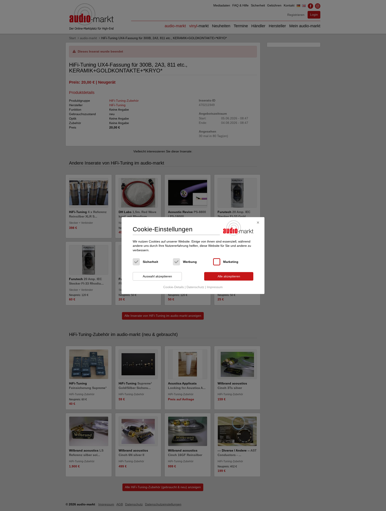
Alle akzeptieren (229, 276)
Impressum (215, 287)
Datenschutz (195, 287)
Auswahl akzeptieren (157, 276)
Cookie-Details (173, 287)
